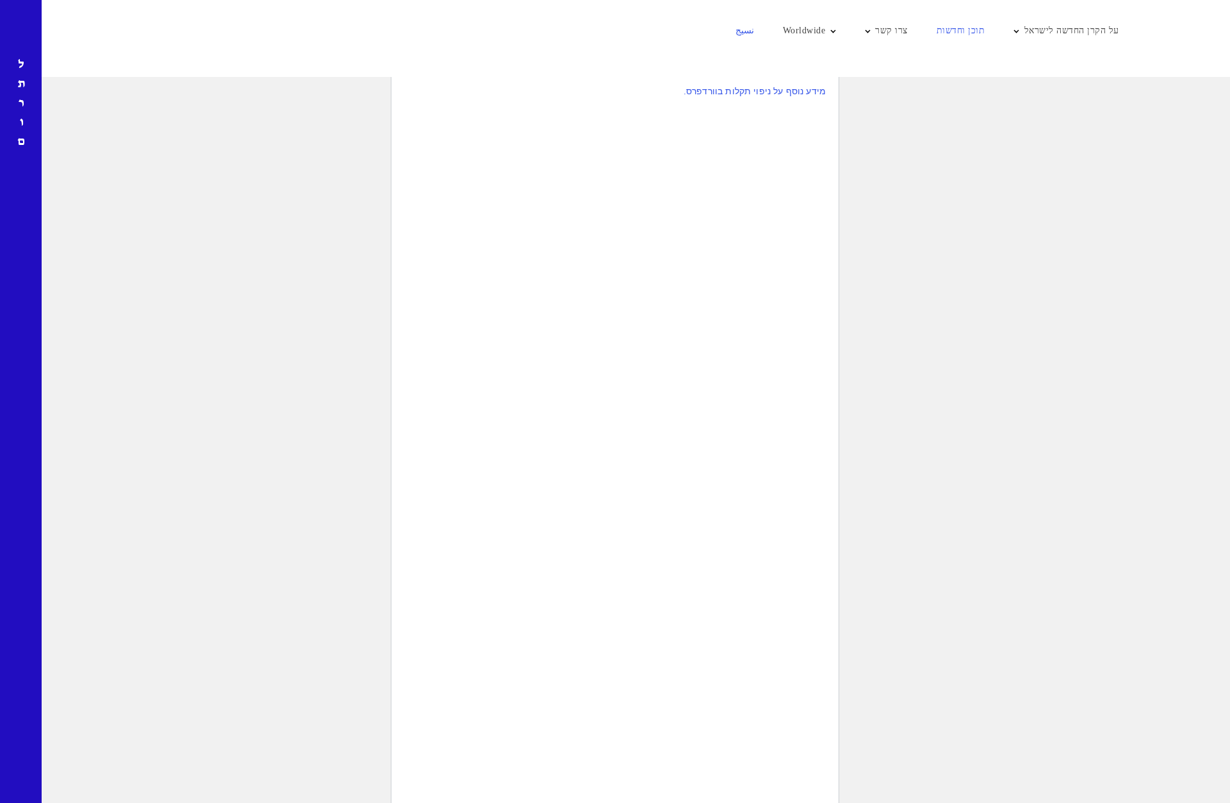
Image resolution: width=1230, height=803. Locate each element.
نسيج (744, 30)
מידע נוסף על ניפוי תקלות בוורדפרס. (755, 91)
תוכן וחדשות (961, 30)
